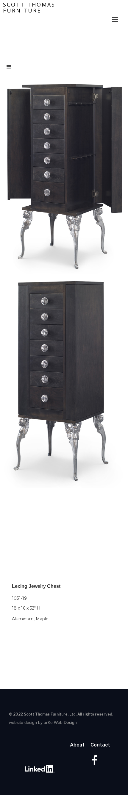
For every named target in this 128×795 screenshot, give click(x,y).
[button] (115, 16)
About (77, 745)
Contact (100, 745)
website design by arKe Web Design (43, 722)
